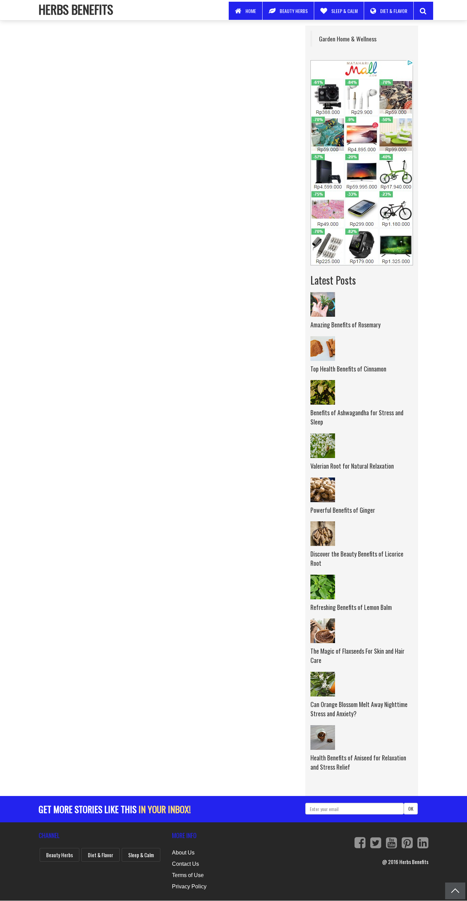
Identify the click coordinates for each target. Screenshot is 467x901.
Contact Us (185, 864)
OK (410, 808)
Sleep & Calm (344, 10)
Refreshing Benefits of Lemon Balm (351, 607)
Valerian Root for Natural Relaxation (352, 465)
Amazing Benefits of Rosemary (345, 324)
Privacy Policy (189, 886)
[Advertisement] (163, 73)
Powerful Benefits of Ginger (342, 510)
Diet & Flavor (393, 10)
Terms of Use (188, 875)
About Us (183, 853)
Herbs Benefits (76, 9)
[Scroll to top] (455, 891)
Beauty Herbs (294, 10)
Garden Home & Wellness (347, 38)
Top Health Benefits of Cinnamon (348, 368)
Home (250, 10)
